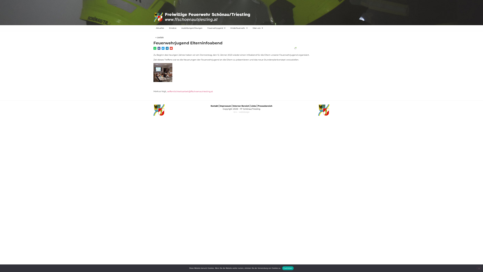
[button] (154, 48)
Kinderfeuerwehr (237, 28)
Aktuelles (160, 28)
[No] (479, 268)
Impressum (226, 106)
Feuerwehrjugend (215, 28)
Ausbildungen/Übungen (191, 28)
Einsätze (172, 28)
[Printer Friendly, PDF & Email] (295, 48)
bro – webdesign (241, 112)
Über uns (256, 28)
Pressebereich (265, 106)
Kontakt (214, 106)
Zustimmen (287, 268)
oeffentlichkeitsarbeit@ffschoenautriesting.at (190, 91)
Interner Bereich (241, 106)
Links (253, 106)
